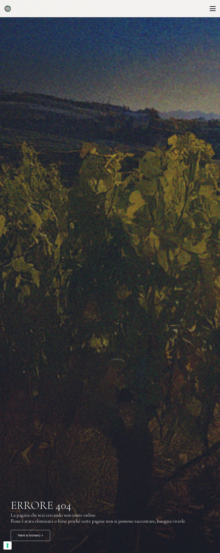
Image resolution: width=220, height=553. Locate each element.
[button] (212, 9)
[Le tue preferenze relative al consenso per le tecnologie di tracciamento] (7, 545)
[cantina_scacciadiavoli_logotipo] (7, 8)
